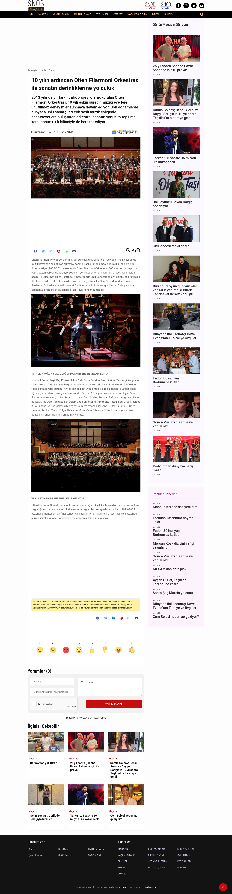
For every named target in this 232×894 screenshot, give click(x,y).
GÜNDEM (168, 14)
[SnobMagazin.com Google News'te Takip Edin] (124, 132)
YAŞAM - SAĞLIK (61, 14)
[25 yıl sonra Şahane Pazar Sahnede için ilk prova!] (86, 741)
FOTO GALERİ (184, 861)
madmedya (150, 887)
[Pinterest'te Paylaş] (58, 251)
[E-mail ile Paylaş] (74, 251)
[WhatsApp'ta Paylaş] (66, 251)
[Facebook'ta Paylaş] (35, 251)
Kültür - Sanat (48, 70)
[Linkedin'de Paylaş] (51, 251)
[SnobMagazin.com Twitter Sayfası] (194, 5)
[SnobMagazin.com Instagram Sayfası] (186, 5)
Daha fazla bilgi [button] (26, 880)
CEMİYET (118, 14)
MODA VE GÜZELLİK (137, 14)
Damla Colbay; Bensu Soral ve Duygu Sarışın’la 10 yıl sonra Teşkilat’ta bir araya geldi (124, 769)
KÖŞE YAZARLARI (156, 849)
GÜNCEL (122, 873)
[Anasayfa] (31, 14)
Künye (32, 849)
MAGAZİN (43, 14)
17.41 (55, 132)
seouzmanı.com (123, 887)
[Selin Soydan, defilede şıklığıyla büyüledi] (46, 794)
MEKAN (156, 14)
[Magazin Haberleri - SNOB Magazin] (36, 5)
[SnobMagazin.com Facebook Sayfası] (178, 5)
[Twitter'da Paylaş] (43, 251)
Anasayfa (32, 70)
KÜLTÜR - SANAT (82, 14)
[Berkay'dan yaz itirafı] (46, 741)
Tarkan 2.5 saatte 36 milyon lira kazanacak (84, 817)
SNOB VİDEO (94, 855)
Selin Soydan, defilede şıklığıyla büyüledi (45, 817)
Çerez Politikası (36, 855)
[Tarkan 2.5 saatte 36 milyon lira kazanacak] (86, 794)
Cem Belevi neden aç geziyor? (123, 817)
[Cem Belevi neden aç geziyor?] (126, 794)
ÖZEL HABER (102, 14)
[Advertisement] (86, 42)
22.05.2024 (39, 132)
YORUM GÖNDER (113, 704)
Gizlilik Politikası (96, 849)
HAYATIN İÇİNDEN (156, 867)
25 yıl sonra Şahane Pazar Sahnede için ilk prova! (84, 766)
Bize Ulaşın (63, 849)
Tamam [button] (34, 886)
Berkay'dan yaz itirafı (43, 763)
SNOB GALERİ (65, 855)
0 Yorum (68, 132)
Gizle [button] (15, 886)
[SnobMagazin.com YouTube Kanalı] (201, 5)
